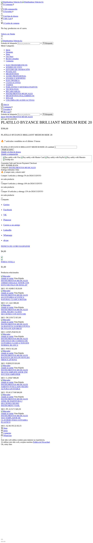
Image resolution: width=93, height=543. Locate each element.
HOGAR (9, 98)
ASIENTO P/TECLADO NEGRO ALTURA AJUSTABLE (14, 388)
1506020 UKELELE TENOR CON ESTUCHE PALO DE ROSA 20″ (15, 284)
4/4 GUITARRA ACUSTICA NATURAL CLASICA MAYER (14, 298)
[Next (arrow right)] (4, 541)
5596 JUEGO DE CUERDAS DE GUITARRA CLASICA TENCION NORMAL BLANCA (15, 343)
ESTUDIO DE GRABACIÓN (18, 69)
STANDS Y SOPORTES (15, 78)
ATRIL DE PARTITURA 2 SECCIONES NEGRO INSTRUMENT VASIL (11, 403)
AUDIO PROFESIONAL (16, 76)
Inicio (8, 50)
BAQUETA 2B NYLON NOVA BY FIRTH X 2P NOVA (15, 358)
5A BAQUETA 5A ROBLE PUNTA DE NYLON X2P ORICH (15, 327)
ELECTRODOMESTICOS (16, 65)
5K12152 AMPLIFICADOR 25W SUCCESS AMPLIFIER (14, 373)
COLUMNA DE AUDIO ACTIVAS (20, 100)
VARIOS (9, 85)
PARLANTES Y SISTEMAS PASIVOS (21, 87)
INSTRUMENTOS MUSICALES (19, 94)
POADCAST (11, 72)
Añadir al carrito (7, 150)
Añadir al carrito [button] (7, 278)
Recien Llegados (12, 59)
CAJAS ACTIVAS (13, 83)
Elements (9, 52)
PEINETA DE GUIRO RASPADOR (15, 246)
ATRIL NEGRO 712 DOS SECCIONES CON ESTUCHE (13, 313)
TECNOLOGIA (12, 89)
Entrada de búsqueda (9, 43)
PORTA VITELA (8, 262)
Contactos (9, 61)
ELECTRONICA (13, 80)
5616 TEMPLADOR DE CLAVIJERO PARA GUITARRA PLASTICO (14, 420)
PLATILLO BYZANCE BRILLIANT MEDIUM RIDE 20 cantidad (27, 147)
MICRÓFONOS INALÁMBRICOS (20, 96)
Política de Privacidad (41, 442)
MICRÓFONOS (12, 74)
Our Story (9, 56)
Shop (8, 54)
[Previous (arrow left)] (2, 541)
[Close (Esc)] (2, 539)
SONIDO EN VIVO (14, 67)
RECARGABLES (13, 91)
